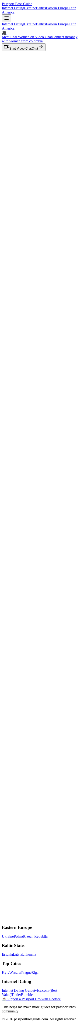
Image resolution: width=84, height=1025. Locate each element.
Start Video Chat (20, 675)
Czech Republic (36, 936)
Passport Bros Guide (17, 4)
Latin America (22, 129)
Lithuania (29, 954)
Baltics (41, 8)
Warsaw (15, 972)
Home (15, 125)
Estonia (7, 954)
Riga (35, 972)
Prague (26, 972)
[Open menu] (6, 18)
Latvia (17, 954)
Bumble (27, 995)
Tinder (16, 995)
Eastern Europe (57, 8)
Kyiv (5, 972)
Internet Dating (13, 8)
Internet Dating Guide (18, 990)
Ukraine (30, 8)
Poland (19, 936)
